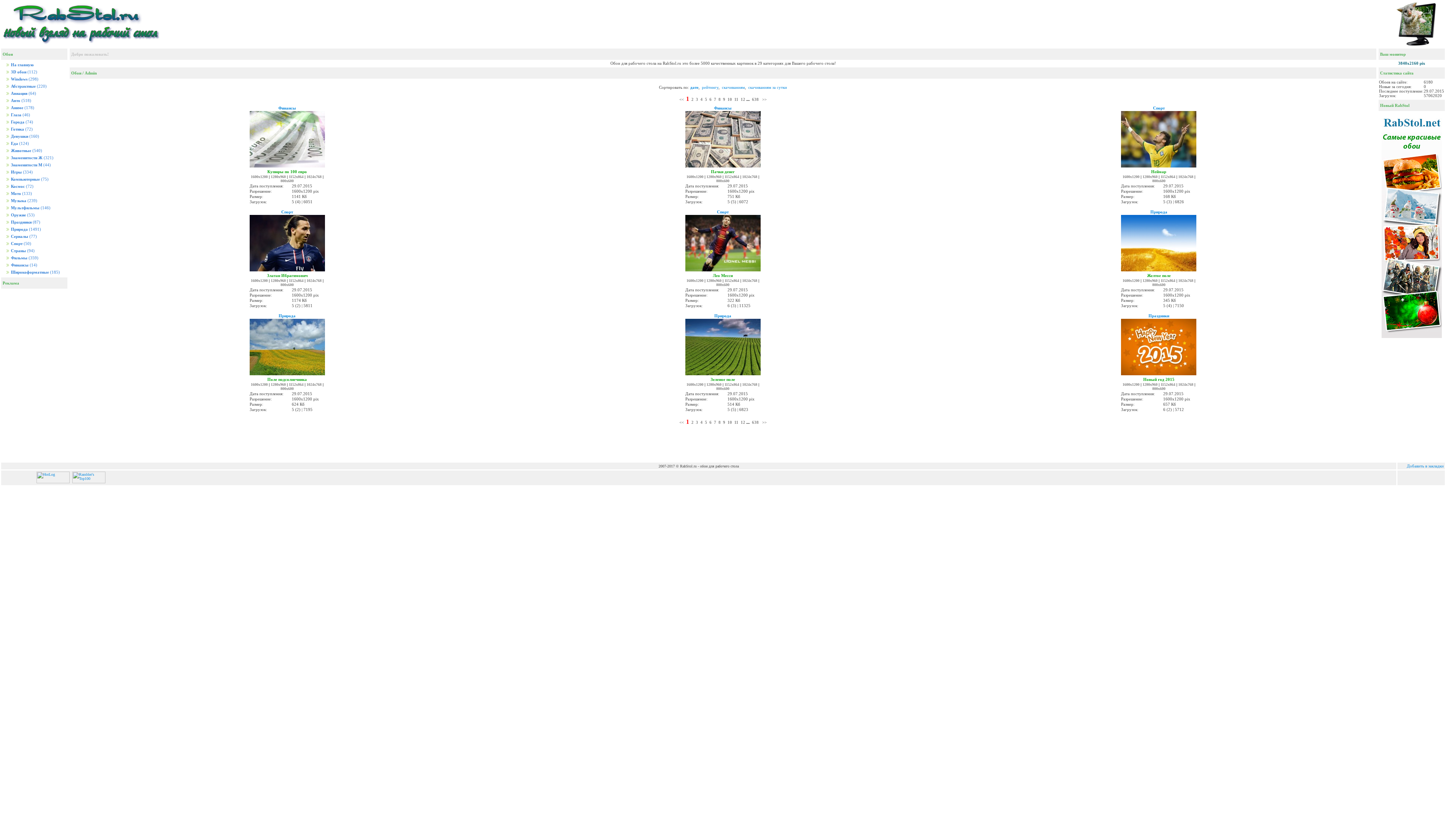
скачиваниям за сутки (767, 87)
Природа (1158, 212)
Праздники (1159, 316)
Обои (76, 73)
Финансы (287, 108)
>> (764, 99)
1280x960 (278, 177)
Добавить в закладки (1425, 466)
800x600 (287, 181)
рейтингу (710, 87)
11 (736, 99)
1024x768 (314, 177)
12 (743, 99)
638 (755, 99)
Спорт (1159, 108)
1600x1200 (259, 177)
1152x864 (296, 177)
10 (730, 99)
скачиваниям (733, 87)
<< (681, 99)
